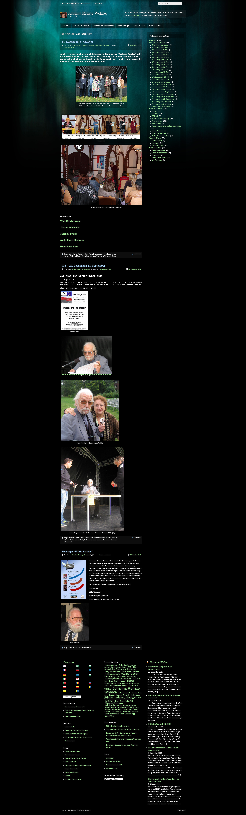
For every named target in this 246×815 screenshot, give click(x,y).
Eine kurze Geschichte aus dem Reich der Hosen (122, 746)
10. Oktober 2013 (135, 45)
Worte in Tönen (139, 26)
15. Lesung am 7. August (161, 82)
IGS (106, 685)
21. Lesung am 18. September (163, 97)
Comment (137, 254)
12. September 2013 (134, 269)
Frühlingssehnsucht (112, 674)
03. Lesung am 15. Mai (160, 52)
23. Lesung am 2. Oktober (161, 102)
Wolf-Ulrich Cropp (70, 221)
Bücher (154, 111)
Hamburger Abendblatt (73, 716)
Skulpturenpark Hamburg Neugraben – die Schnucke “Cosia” (163, 780)
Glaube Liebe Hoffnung (160, 119)
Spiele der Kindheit (159, 133)
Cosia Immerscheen (159, 153)
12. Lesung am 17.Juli (160, 74)
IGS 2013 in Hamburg (81, 26)
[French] (81, 671)
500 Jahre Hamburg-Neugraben (117, 726)
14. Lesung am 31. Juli (160, 79)
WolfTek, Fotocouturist (73, 779)
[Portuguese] (81, 683)
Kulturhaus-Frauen (71, 772)
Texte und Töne (157, 145)
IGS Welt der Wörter (118, 685)
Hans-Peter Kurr (69, 246)
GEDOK (155, 116)
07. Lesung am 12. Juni (160, 62)
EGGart (136, 672)
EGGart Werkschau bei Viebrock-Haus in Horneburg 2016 (163, 749)
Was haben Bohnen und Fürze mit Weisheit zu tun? (123, 740)
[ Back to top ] (181, 810)
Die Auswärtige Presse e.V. (75, 707)
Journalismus (157, 121)
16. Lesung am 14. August (161, 84)
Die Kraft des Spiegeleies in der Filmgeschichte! (160, 668)
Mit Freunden (157, 160)
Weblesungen (70, 741)
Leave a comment (69, 47)
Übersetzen (68, 662)
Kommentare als (114, 765)
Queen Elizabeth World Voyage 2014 (125, 708)
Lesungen (155, 143)
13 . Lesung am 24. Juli (160, 77)
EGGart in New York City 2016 (159, 724)
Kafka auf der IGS (76, 540)
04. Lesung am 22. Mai (160, 55)
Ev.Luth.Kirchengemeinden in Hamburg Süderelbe (79, 711)
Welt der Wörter (130, 711)
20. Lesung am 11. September (81, 269)
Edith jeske (126, 671)
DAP (129, 667)
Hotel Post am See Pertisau (128, 683)
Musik (107, 708)
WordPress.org (111, 768)
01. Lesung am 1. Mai (160, 47)
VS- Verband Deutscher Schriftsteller (78, 737)
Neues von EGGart (159, 662)
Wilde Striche (86, 648)
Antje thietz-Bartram (76, 254)
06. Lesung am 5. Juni (160, 60)
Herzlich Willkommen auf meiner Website (76, 3)
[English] (81, 667)
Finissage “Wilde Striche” (77, 551)
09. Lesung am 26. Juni (160, 67)
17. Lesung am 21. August (161, 87)
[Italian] (81, 679)
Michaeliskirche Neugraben (120, 705)
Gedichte (155, 114)
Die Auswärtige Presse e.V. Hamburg (120, 668)
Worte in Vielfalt (155, 26)
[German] (81, 675)
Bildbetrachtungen (158, 150)
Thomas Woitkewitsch (113, 710)
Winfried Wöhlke (96, 256)
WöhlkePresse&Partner (160, 136)
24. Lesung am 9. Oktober (77, 41)
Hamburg (131, 676)
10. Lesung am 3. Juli (160, 70)
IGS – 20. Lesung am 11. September (83, 265)
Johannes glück (124, 693)
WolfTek (109, 716)
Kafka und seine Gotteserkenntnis (97, 540)
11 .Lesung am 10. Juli (160, 72)
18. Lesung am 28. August (161, 89)
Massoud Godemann (114, 703)
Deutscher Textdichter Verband (76, 730)
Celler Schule (157, 141)
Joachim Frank (68, 234)
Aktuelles (66, 26)
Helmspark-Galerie (84, 555)
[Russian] (81, 687)
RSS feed (137, 15)
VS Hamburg (116, 712)
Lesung (109, 701)
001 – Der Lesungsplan (160, 45)
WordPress (71, 810)
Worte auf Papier (124, 26)
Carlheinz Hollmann (111, 665)
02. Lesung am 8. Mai (160, 50)
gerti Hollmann (121, 677)
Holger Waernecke (71, 769)
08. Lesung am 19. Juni (160, 65)
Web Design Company (84, 810)
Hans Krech (113, 681)
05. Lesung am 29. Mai (160, 57)
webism (67, 776)
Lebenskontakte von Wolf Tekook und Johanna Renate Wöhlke (122, 698)
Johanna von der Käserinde (103, 26)
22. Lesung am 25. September (163, 99)
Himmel (122, 681)
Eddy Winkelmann (112, 671)
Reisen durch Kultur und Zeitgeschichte (166, 126)
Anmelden (110, 758)
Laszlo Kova (119, 697)
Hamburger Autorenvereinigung (76, 734)
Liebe (116, 701)
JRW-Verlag (156, 124)
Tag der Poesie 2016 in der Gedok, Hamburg (122, 729)
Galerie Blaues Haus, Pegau (75, 758)
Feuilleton (155, 155)
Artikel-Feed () (113, 761)
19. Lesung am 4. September (162, 92)
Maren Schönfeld (69, 227)
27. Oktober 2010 (135, 555)
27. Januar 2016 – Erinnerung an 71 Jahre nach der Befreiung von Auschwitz (121, 734)
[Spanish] (81, 691)
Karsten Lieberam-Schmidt (119, 695)
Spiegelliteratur (157, 131)
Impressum (98, 3)
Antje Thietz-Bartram (72, 240)
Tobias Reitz (127, 710)
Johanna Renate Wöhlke (87, 13)
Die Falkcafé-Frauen (72, 755)
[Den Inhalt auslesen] (147, 662)
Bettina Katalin (74, 538)
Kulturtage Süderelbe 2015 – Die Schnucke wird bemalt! (164, 696)
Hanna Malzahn (70, 762)
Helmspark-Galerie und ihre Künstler (78, 765)
